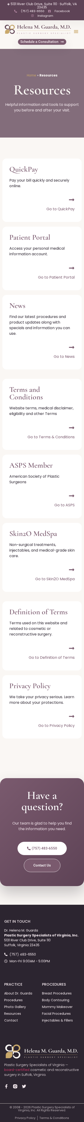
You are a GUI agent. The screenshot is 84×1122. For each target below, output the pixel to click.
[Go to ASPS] (72, 496)
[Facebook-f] (6, 1086)
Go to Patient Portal (56, 277)
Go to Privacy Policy (56, 725)
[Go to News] (72, 347)
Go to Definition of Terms (52, 657)
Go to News (64, 356)
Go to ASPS (64, 505)
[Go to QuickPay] (72, 200)
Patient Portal (29, 237)
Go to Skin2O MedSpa (55, 579)
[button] (76, 31)
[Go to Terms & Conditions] (72, 428)
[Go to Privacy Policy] (72, 716)
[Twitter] (24, 1086)
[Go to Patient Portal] (72, 268)
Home (31, 75)
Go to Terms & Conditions (51, 437)
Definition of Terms (38, 611)
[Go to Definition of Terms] (72, 648)
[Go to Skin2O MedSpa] (72, 570)
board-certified (16, 1069)
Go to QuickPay (60, 209)
